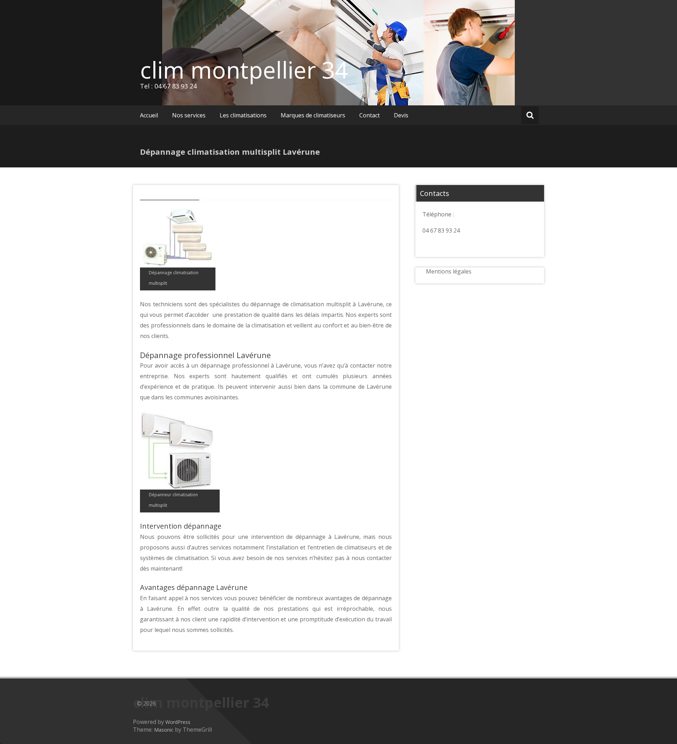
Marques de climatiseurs (313, 115)
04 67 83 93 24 (441, 230)
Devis (401, 115)
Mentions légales (448, 271)
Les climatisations (243, 115)
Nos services (189, 115)
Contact (369, 115)
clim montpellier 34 (244, 69)
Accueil (149, 115)
